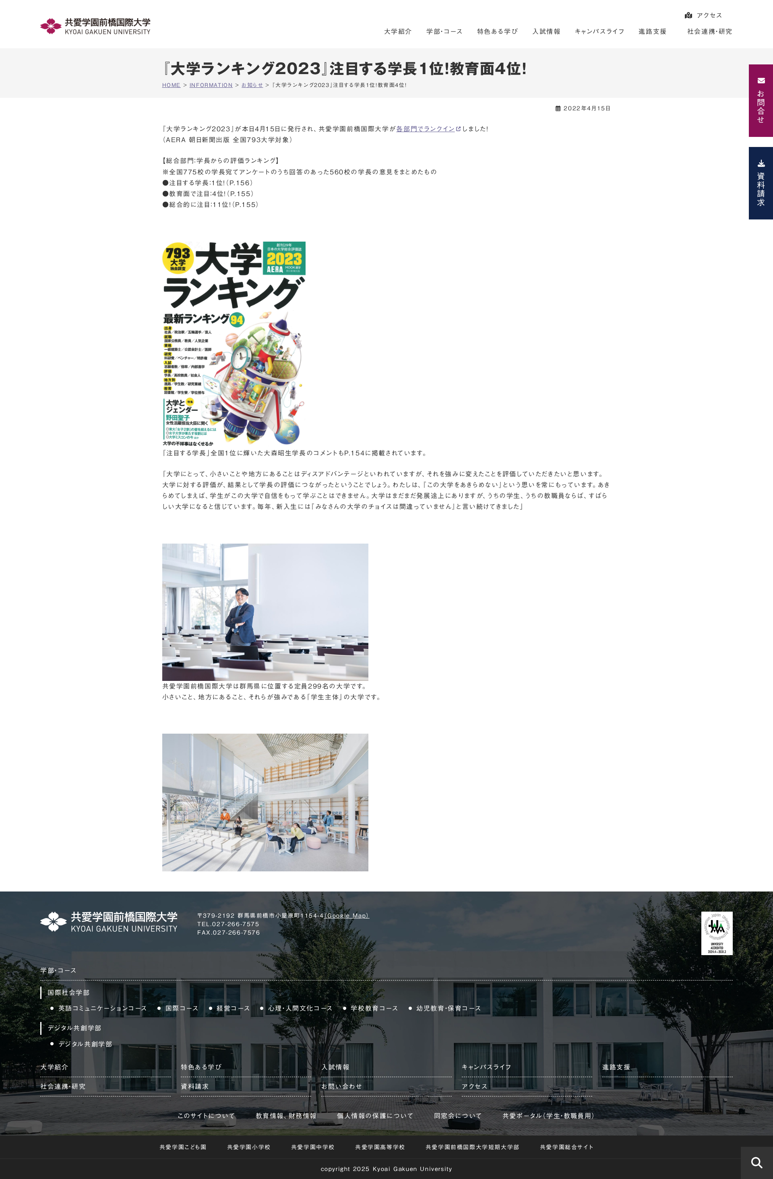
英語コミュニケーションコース (102, 1008)
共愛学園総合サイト (566, 1147)
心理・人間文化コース (300, 1008)
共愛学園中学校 (313, 1147)
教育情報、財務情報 (286, 1116)
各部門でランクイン (425, 129)
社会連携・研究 (710, 31)
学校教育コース (374, 1008)
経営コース (233, 1008)
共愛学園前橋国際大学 (95, 26)
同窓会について (458, 1116)
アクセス (710, 15)
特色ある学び (498, 31)
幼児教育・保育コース (448, 1008)
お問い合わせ (342, 1086)
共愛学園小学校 (249, 1147)
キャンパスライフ (600, 31)
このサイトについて (206, 1116)
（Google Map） (347, 915)
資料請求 (761, 189)
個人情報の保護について (375, 1116)
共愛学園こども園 (183, 1147)
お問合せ (761, 106)
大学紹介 (398, 31)
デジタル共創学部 (85, 1044)
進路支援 (653, 31)
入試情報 (546, 31)
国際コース (182, 1008)
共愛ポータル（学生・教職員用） (548, 1116)
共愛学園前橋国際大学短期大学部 (473, 1147)
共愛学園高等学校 (380, 1147)
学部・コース (444, 31)
